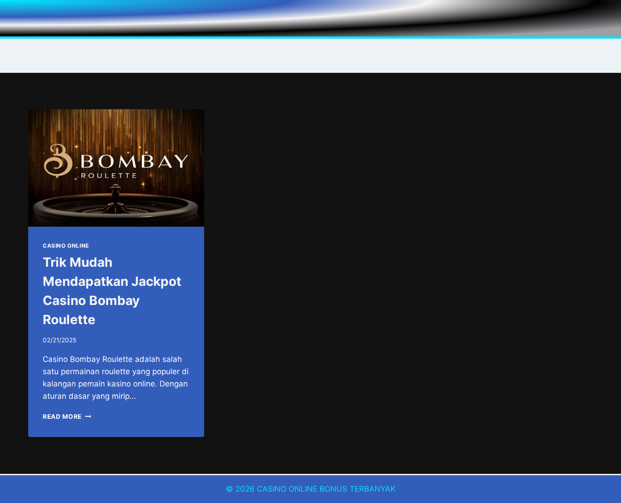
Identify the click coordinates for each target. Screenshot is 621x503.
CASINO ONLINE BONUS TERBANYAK (326, 488)
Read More (67, 416)
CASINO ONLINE (66, 245)
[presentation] (116, 168)
